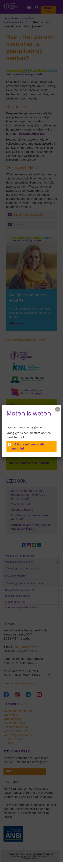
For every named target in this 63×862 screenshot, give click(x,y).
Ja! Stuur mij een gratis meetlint (28, 446)
